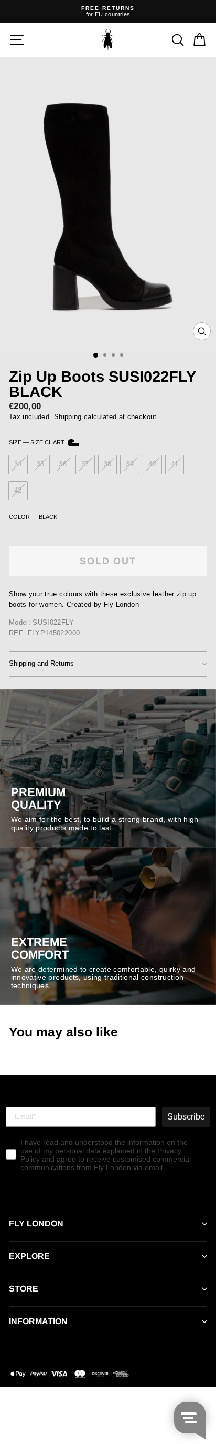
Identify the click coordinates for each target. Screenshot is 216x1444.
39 (130, 464)
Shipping (68, 417)
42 (18, 490)
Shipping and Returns (41, 663)
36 (63, 464)
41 (175, 464)
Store (23, 1288)
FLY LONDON (36, 1223)
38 (108, 464)
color (33, 517)
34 (18, 464)
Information (38, 1321)
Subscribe (186, 1116)
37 (85, 464)
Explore (29, 1256)
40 (152, 464)
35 (41, 464)
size (37, 442)
